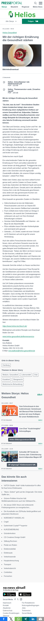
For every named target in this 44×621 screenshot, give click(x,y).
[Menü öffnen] (40, 3)
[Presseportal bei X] (17, 599)
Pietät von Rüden (10, 545)
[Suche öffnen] (35, 3)
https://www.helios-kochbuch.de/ (15, 326)
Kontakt (6, 605)
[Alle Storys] (22, 17)
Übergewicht (18, 379)
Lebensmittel (26, 375)
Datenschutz (7, 611)
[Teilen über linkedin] (33, 619)
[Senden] (40, 619)
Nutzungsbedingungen (30, 605)
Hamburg (6, 365)
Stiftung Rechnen (10, 541)
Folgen (31, 21)
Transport (7, 564)
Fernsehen (8, 576)
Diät (35, 375)
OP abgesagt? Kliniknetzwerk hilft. (22, 465)
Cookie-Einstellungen (11, 613)
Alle (39, 394)
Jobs (24, 608)
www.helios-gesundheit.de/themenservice (18, 336)
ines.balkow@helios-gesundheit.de (21, 351)
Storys (4, 7)
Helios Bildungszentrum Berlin (22, 440)
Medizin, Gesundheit (10, 375)
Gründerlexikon (9, 533)
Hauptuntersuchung (11, 561)
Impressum (7, 603)
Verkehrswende (10, 557)
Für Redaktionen (28, 603)
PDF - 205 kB (24, 91)
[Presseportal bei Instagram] (20, 599)
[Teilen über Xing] (25, 619)
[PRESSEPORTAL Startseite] (12, 3)
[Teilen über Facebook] (3, 619)
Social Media (27, 613)
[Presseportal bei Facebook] (14, 599)
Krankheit (6, 379)
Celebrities (8, 572)
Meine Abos (37, 7)
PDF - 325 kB (19, 83)
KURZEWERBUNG (11, 529)
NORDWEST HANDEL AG (14, 518)
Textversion (26, 611)
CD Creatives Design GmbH (14, 537)
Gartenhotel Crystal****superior (15, 526)
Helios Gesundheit (10, 33)
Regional (25, 7)
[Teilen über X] (11, 619)
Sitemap (6, 616)
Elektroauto (8, 553)
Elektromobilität (10, 549)
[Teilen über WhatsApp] (18, 619)
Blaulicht (14, 7)
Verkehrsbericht (10, 568)
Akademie (7, 608)
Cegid (6, 522)
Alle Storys (10, 21)
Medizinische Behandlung (12, 384)
